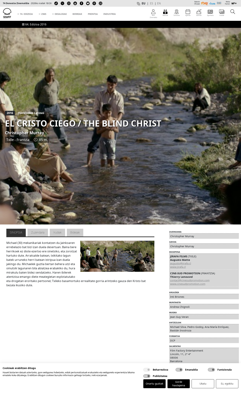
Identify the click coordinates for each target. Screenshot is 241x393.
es (151, 3)
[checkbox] (146, 369)
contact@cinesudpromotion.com (190, 280)
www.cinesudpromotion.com (187, 284)
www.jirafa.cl (178, 267)
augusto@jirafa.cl (180, 263)
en (159, 3)
